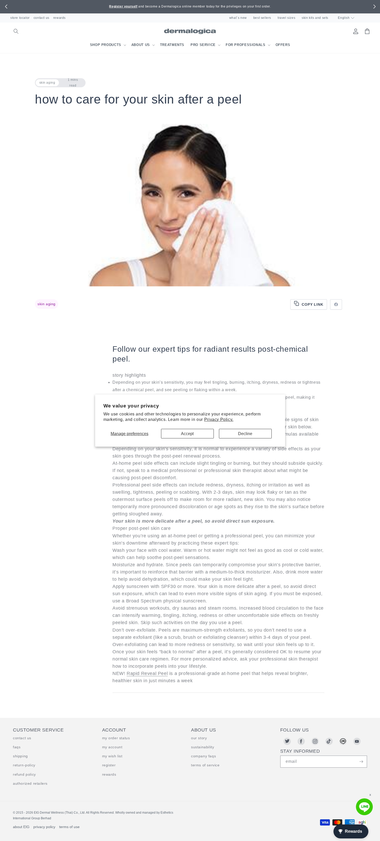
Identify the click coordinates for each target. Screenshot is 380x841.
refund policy (24, 774)
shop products (105, 45)
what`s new (238, 18)
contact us (41, 18)
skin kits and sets (315, 18)
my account (112, 747)
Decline (245, 433)
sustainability (202, 747)
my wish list (112, 756)
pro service (203, 45)
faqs (16, 747)
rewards (59, 18)
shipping (20, 756)
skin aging (46, 304)
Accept (187, 433)
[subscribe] (361, 762)
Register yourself (123, 6)
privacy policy (44, 827)
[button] (6, 6)
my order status (116, 738)
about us (140, 45)
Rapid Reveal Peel (147, 673)
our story (199, 738)
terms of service (205, 765)
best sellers (262, 18)
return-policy (24, 765)
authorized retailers (30, 783)
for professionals (245, 45)
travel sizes (286, 18)
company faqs (203, 756)
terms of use (69, 827)
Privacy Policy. (218, 419)
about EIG (21, 827)
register (109, 765)
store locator (20, 18)
